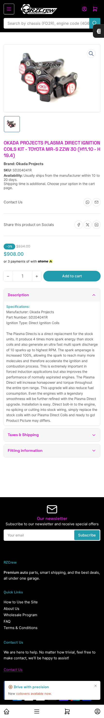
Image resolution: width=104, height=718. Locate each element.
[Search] (94, 23)
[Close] (95, 686)
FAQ (7, 621)
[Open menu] (9, 9)
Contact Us (13, 669)
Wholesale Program (20, 615)
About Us (11, 608)
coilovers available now (33, 693)
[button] (52, 295)
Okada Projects (29, 163)
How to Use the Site (21, 602)
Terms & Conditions (20, 627)
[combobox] (52, 23)
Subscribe (87, 535)
